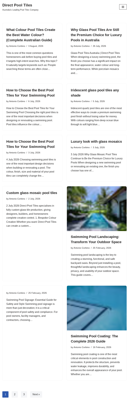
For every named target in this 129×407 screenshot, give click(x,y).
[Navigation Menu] (123, 7)
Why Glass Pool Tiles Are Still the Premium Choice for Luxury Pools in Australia (96, 35)
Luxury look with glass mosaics (96, 141)
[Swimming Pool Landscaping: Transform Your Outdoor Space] (97, 208)
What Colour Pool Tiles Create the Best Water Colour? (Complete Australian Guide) (30, 35)
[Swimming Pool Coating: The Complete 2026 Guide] (97, 308)
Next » (36, 394)
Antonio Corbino (17, 46)
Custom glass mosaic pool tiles (31, 193)
